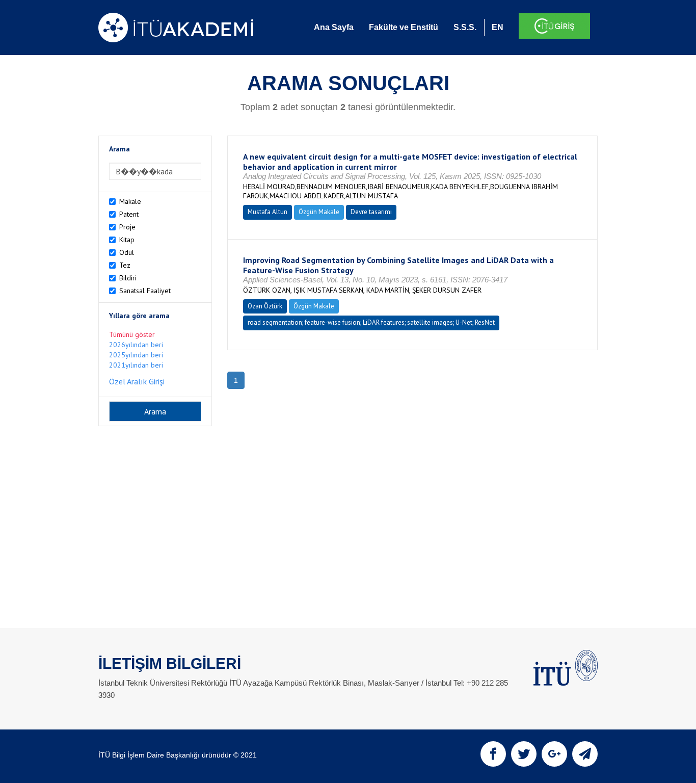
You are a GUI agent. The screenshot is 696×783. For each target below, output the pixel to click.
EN (497, 27)
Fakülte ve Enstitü (403, 27)
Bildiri (128, 277)
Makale (130, 201)
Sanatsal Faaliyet (145, 290)
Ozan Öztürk (265, 306)
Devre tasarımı (371, 211)
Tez (124, 265)
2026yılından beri (136, 344)
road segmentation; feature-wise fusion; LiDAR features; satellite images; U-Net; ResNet (371, 322)
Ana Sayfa (334, 27)
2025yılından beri (136, 354)
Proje (127, 226)
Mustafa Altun (267, 211)
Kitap (127, 239)
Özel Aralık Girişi (137, 381)
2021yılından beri (136, 365)
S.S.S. (464, 27)
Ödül (126, 252)
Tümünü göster (132, 334)
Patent (129, 214)
